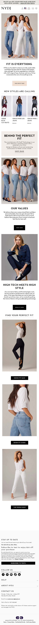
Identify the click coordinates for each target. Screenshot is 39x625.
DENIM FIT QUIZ (19, 378)
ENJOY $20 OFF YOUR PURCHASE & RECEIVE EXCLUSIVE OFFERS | (19, 2)
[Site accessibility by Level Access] (19, 617)
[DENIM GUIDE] (19, 257)
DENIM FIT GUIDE (20, 443)
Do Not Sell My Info (20, 622)
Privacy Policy (11, 622)
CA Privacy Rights (30, 622)
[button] (4, 109)
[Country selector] (25, 8)
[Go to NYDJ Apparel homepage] (6, 9)
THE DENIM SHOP (19, 507)
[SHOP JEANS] (19, 181)
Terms (5, 622)
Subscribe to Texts (18, 563)
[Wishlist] (36, 8)
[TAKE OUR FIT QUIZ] (19, 36)
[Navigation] (33, 8)
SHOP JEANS (19, 151)
